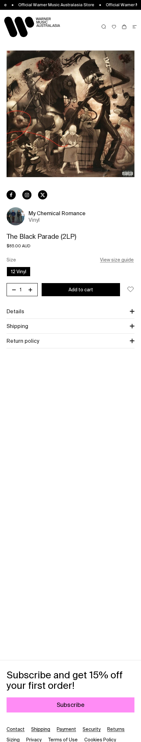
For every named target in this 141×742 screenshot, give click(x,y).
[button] (70, 311)
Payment (66, 729)
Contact (16, 729)
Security (92, 729)
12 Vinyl (18, 271)
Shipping (40, 729)
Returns (116, 729)
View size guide (117, 259)
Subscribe (71, 704)
